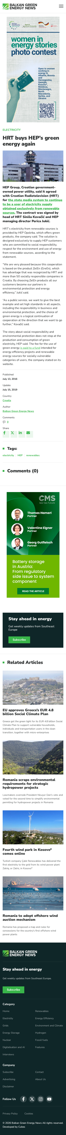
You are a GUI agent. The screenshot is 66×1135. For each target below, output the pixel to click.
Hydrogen (40, 1032)
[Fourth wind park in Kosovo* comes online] (33, 827)
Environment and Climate (49, 1025)
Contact (39, 1072)
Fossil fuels (41, 1040)
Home (6, 1011)
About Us (40, 1079)
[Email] (29, 434)
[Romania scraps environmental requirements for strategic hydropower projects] (33, 757)
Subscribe (19, 640)
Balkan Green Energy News (18, 411)
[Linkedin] (21, 434)
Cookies (28, 1113)
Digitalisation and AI (14, 1047)
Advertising (9, 1079)
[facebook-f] (23, 1099)
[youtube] (49, 1099)
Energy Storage (11, 1032)
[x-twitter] (32, 1099)
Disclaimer (8, 1086)
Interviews (8, 1054)
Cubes (21, 1126)
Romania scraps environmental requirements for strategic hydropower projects (29, 784)
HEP (20, 455)
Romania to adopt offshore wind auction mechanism (30, 918)
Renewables (42, 1011)
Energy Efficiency (44, 1018)
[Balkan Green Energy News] (20, 7)
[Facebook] (6, 434)
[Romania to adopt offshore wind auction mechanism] (33, 893)
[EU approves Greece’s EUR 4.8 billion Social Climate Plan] (33, 688)
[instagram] (40, 1099)
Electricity (12, 130)
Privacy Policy (10, 1113)
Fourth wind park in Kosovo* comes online (27, 852)
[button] (61, 6)
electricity (8, 455)
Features (40, 1047)
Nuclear (7, 1040)
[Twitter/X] (14, 434)
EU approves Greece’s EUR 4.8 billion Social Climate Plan (28, 712)
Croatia (7, 400)
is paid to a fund (30, 348)
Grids (5, 1025)
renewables (33, 455)
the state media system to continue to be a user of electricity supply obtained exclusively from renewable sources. (32, 206)
